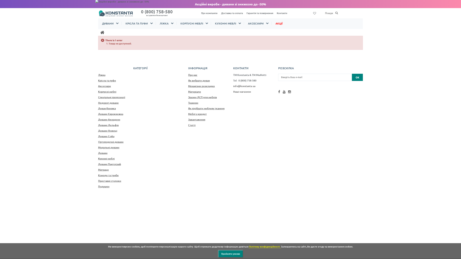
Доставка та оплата (232, 13)
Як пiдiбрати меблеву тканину (206, 108)
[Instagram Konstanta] (289, 92)
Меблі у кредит (197, 114)
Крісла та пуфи (137, 23)
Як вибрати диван (199, 80)
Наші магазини (242, 91)
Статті (192, 125)
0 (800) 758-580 (157, 13)
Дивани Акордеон (109, 119)
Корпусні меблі (191, 23)
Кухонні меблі (225, 23)
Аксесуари (256, 23)
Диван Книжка (107, 108)
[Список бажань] (314, 13)
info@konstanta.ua (244, 86)
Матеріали (194, 91)
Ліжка (164, 23)
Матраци (103, 169)
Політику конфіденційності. (265, 246)
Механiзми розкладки (201, 86)
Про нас (192, 75)
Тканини (193, 102)
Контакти (282, 13)
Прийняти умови (230, 253)
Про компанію (209, 13)
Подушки (103, 186)
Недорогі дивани (108, 102)
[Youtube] (284, 92)
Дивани (108, 23)
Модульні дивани (108, 147)
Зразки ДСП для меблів (202, 97)
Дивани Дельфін (108, 125)
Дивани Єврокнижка (110, 114)
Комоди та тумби (108, 175)
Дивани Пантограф (109, 164)
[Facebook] (279, 92)
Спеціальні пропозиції (111, 97)
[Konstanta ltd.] (118, 13)
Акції (279, 23)
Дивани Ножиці (107, 130)
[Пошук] (336, 13)
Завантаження (196, 119)
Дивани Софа (106, 136)
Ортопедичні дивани (111, 142)
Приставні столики (109, 181)
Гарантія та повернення (260, 13)
